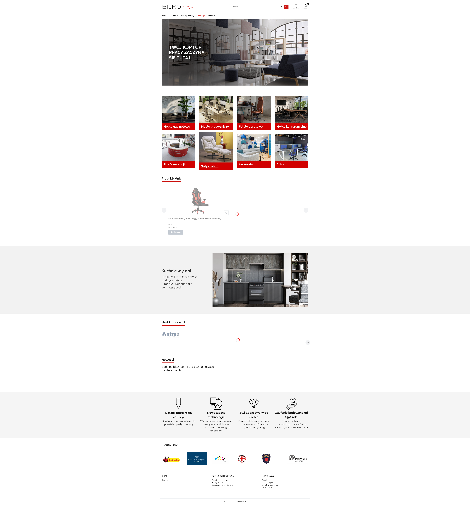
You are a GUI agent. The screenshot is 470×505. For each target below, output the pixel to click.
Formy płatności (218, 483)
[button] (286, 7)
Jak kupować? (267, 487)
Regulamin (266, 480)
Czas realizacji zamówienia (222, 485)
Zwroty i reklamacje (270, 485)
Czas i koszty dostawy (221, 480)
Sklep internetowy (234, 502)
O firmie (165, 480)
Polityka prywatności (270, 483)
